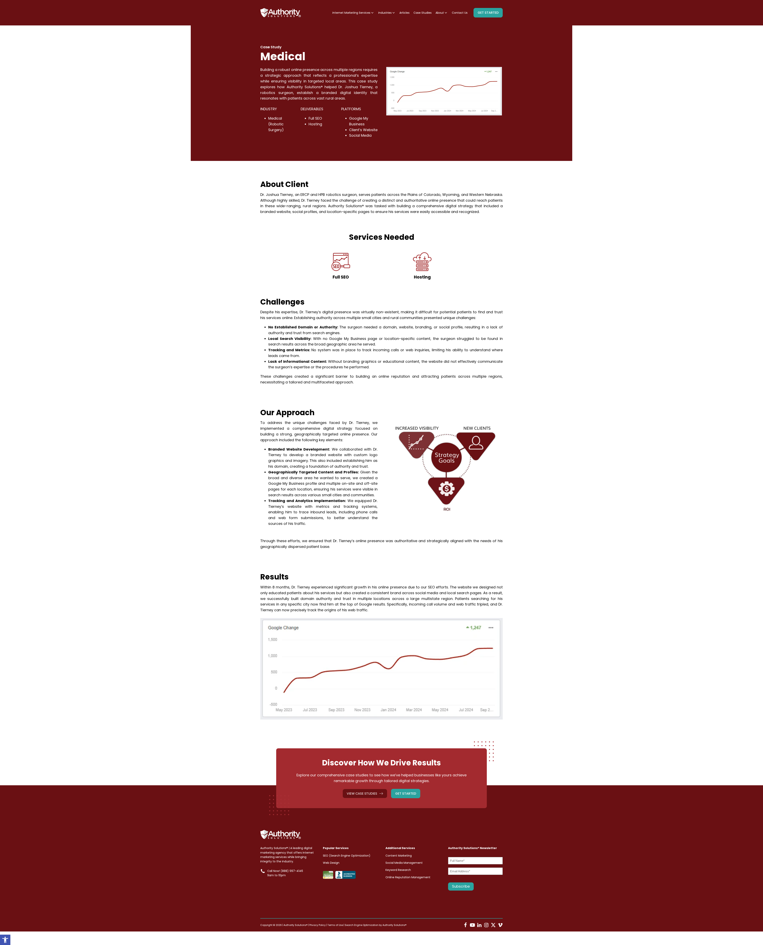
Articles (404, 13)
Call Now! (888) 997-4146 (285, 871)
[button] (5, 940)
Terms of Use (335, 925)
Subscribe (461, 886)
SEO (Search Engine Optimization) (346, 856)
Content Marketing (398, 856)
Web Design (331, 863)
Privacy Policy (317, 925)
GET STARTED (488, 12)
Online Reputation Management (407, 877)
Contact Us (460, 13)
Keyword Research (398, 870)
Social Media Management (404, 863)
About (440, 13)
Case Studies (422, 13)
